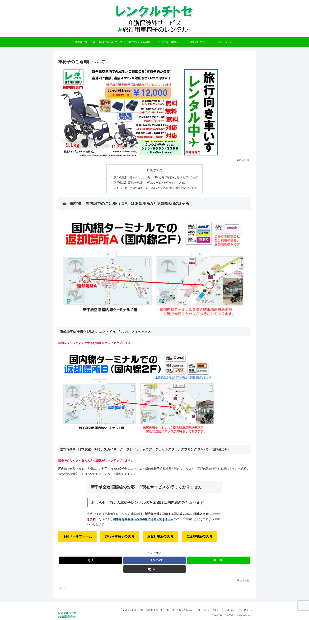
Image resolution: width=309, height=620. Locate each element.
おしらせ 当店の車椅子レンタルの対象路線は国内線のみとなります (157, 187)
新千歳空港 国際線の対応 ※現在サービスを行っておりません (150, 182)
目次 (150, 170)
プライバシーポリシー (209, 610)
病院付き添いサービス (157, 610)
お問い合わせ (231, 610)
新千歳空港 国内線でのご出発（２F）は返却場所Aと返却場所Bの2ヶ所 (156, 177)
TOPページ (247, 610)
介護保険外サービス (133, 610)
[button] (154, 569)
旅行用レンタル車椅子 (183, 610)
